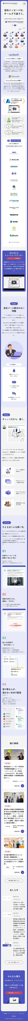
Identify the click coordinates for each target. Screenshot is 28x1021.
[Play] (14, 282)
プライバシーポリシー (13, 1013)
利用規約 (5, 1013)
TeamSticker (21, 1013)
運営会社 (14, 1016)
